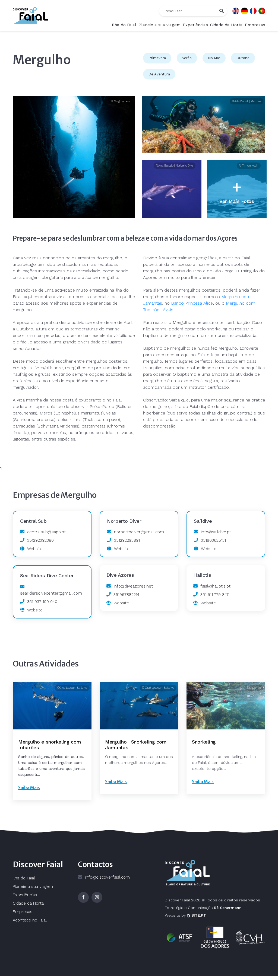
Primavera (157, 58)
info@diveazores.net (133, 586)
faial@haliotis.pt (215, 586)
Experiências (195, 25)
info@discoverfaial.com (107, 877)
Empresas (255, 25)
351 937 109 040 (42, 601)
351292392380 (40, 540)
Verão (187, 58)
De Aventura (159, 74)
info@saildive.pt (216, 532)
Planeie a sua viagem (159, 25)
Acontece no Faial (30, 920)
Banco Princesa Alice (192, 303)
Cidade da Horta (226, 25)
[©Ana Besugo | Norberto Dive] (171, 189)
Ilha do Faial (124, 25)
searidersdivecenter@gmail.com (51, 593)
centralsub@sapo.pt (46, 532)
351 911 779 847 (214, 594)
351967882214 (126, 594)
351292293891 (127, 540)
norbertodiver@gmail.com (139, 532)
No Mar (214, 58)
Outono (242, 58)
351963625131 (213, 540)
